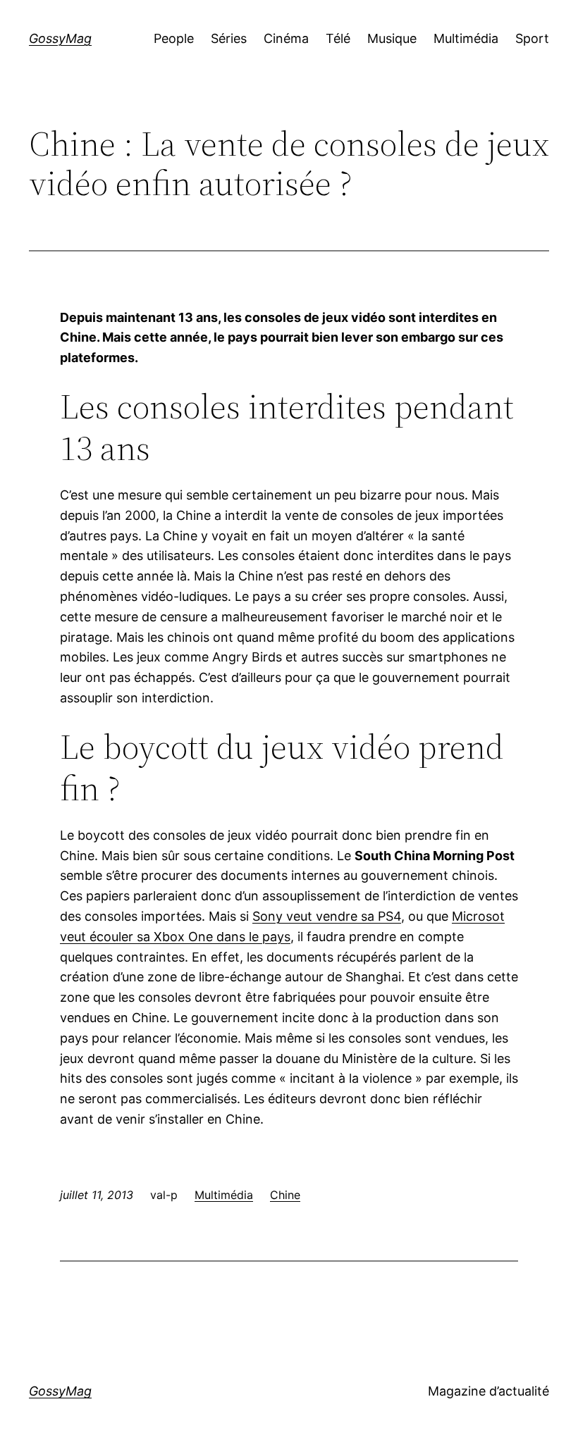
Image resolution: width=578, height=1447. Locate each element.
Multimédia (224, 1195)
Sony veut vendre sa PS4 (326, 916)
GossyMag (60, 38)
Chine (285, 1195)
